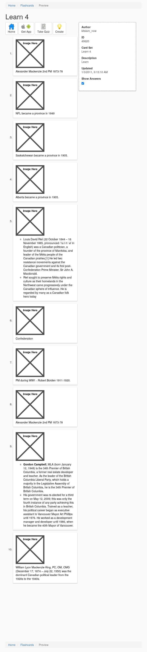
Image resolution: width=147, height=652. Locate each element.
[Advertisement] (109, 128)
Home (12, 5)
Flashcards (27, 5)
